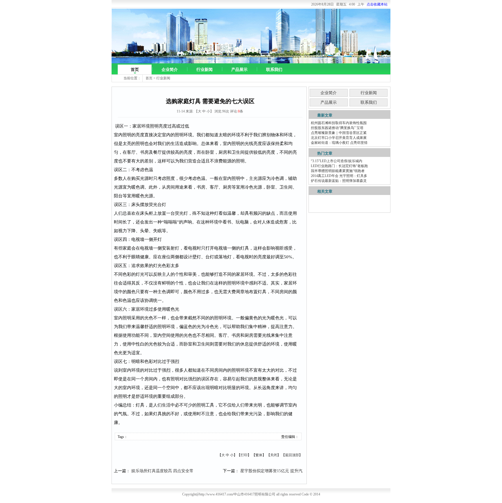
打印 (244, 455)
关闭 (273, 455)
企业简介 (170, 69)
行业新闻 (204, 69)
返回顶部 (292, 455)
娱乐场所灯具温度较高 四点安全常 (162, 471)
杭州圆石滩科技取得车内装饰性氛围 (339, 123)
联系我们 (274, 69)
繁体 (258, 455)
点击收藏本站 (377, 4)
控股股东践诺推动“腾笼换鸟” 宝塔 (337, 128)
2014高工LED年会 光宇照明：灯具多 (339, 176)
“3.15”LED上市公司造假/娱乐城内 (336, 161)
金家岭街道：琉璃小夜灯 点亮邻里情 (339, 143)
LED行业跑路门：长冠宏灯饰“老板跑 (339, 166)
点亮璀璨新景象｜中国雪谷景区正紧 (339, 133)
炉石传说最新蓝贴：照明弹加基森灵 (339, 181)
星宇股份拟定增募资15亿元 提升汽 (271, 471)
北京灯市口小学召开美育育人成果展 (339, 138)
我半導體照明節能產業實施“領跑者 (338, 171)
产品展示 (239, 69)
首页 (135, 69)
